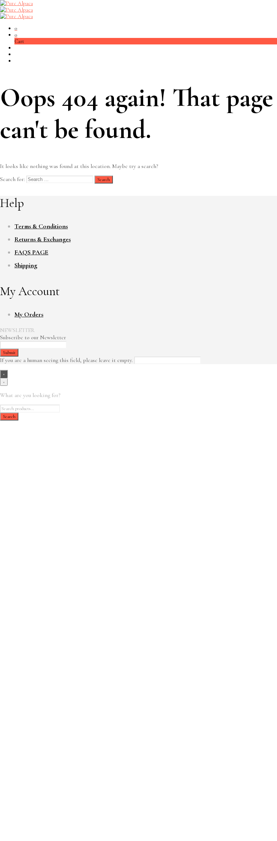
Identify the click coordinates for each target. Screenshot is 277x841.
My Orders (28, 314)
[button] (15, 28)
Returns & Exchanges (42, 239)
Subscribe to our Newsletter (33, 337)
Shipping (25, 265)
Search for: (12, 179)
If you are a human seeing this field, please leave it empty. (67, 360)
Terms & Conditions (41, 226)
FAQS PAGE (31, 252)
